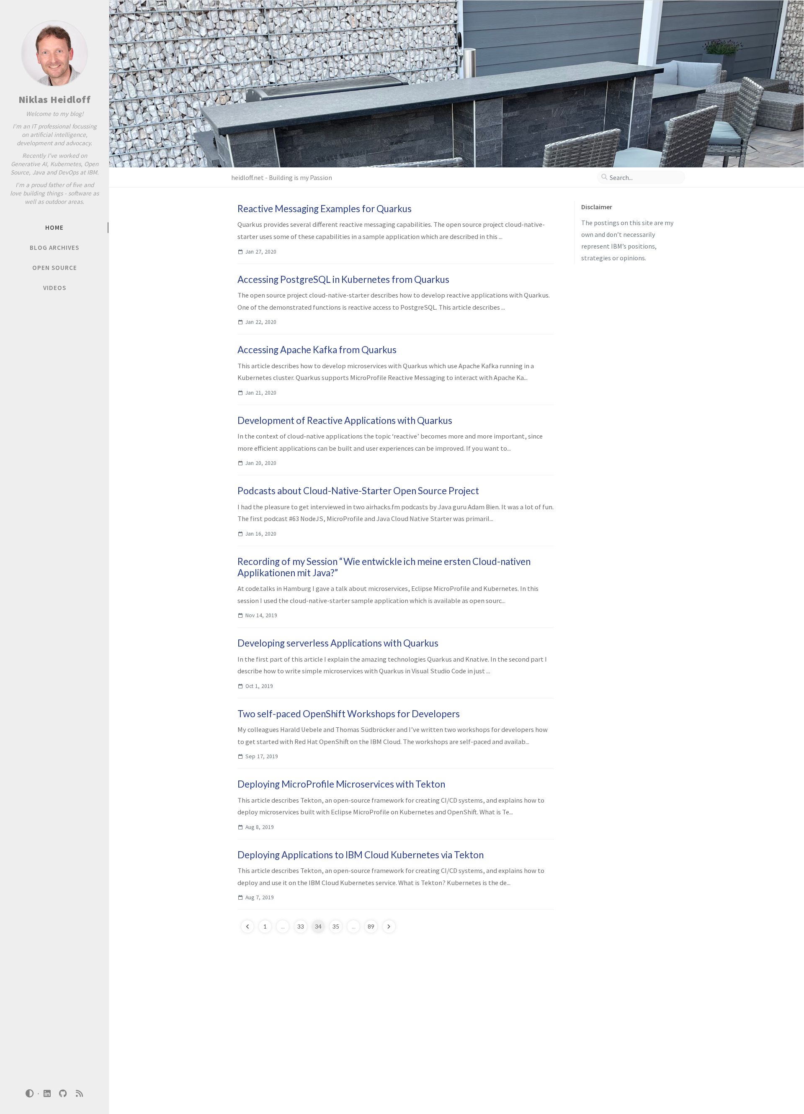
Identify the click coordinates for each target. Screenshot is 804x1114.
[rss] (79, 1094)
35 (335, 926)
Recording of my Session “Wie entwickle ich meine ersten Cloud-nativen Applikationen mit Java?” (384, 567)
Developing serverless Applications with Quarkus (337, 643)
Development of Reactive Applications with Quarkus (344, 420)
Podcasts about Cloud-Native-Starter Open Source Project (358, 490)
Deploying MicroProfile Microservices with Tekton (341, 784)
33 (300, 926)
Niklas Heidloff (54, 99)
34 (318, 926)
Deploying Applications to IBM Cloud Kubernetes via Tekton (360, 854)
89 (371, 926)
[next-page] (389, 926)
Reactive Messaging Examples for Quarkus (324, 208)
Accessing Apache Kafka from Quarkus (317, 349)
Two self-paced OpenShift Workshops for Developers (348, 713)
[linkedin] (47, 1094)
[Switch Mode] (30, 1093)
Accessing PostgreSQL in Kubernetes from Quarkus (343, 279)
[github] (63, 1094)
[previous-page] (247, 926)
